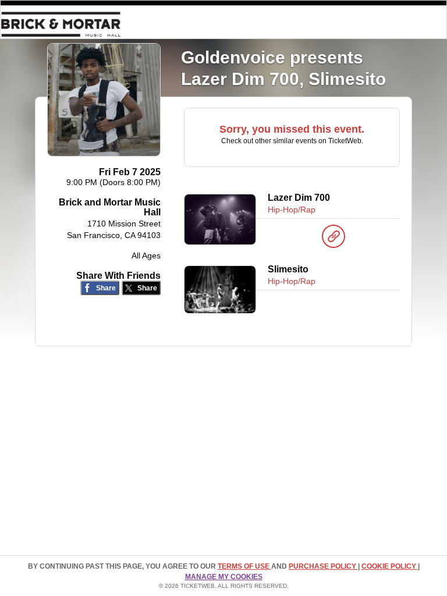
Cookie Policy (389, 566)
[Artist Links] (333, 239)
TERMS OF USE (244, 566)
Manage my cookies (223, 577)
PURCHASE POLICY (323, 566)
